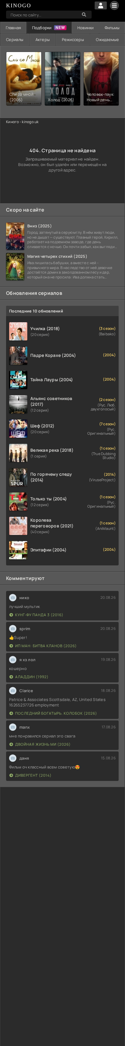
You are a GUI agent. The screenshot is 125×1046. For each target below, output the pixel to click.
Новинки (85, 27)
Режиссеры (73, 39)
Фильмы (112, 27)
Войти (101, 5)
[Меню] (114, 5)
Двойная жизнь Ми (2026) (43, 744)
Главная (13, 27)
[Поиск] (84, 15)
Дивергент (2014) (33, 775)
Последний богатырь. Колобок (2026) (56, 713)
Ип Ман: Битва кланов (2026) (46, 645)
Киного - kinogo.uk (22, 121)
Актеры (42, 39)
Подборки (42, 27)
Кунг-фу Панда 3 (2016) (39, 614)
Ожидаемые (107, 39)
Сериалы (14, 39)
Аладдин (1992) (32, 676)
